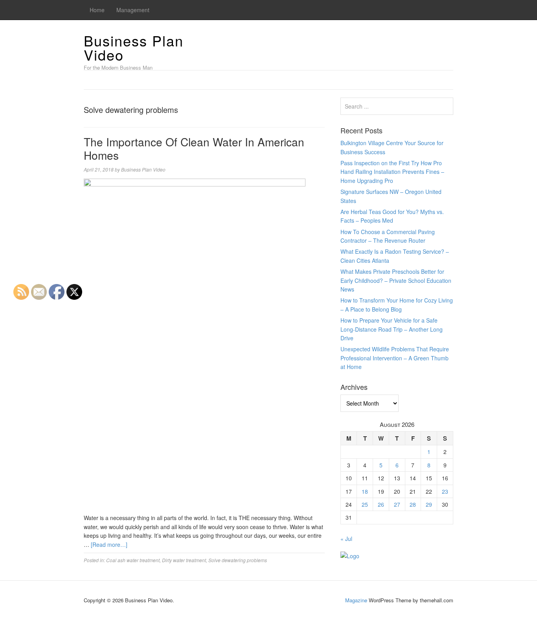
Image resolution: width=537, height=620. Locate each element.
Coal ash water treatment (133, 560)
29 (429, 504)
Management (132, 10)
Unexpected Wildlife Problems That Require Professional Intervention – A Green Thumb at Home (394, 358)
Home (97, 10)
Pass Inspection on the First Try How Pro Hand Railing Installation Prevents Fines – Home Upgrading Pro (392, 172)
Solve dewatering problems (237, 560)
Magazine (356, 600)
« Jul (346, 538)
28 (413, 504)
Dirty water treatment (184, 560)
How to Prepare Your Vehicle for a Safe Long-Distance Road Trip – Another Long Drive (391, 329)
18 (365, 491)
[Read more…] (109, 544)
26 (381, 504)
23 (445, 491)
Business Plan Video (134, 47)
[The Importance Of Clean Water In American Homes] (194, 345)
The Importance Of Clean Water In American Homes (194, 148)
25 (365, 504)
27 (397, 504)
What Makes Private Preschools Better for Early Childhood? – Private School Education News (395, 280)
